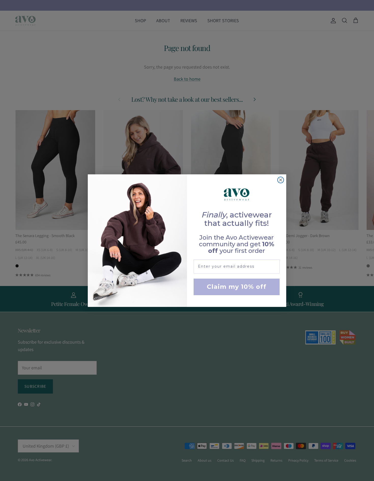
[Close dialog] (281, 180)
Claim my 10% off (236, 286)
